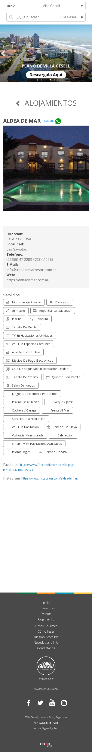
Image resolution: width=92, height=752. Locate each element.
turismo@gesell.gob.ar (46, 728)
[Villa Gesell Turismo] (46, 667)
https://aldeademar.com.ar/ (28, 280)
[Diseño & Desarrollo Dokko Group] (46, 738)
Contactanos (46, 648)
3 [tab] (46, 80)
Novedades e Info (46, 642)
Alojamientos (51, 103)
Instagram (63, 702)
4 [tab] (50, 80)
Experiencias (46, 608)
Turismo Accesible (46, 637)
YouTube (52, 702)
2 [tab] (42, 80)
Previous (3, 53)
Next (89, 53)
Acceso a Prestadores (46, 688)
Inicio (46, 603)
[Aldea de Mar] (46, 171)
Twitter (40, 702)
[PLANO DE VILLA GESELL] (46, 53)
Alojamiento (46, 619)
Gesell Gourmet (46, 626)
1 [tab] (37, 80)
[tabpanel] (46, 53)
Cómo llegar (46, 631)
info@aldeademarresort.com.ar (31, 269)
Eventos (46, 614)
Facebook (28, 702)
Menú (10, 5)
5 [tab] (54, 80)
